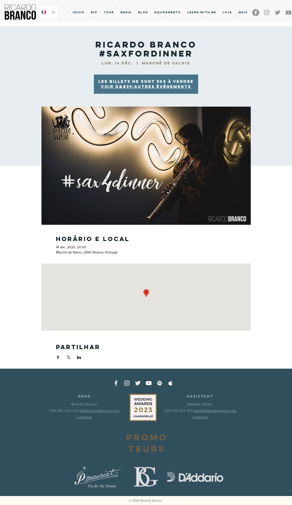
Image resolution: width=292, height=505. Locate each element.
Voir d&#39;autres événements (146, 86)
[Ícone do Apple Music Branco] (170, 383)
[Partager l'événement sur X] (68, 357)
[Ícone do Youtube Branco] (148, 383)
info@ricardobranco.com (100, 411)
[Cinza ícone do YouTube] (288, 12)
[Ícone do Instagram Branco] (126, 383)
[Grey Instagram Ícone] (266, 12)
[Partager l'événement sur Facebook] (58, 357)
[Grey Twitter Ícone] (277, 12)
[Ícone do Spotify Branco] (159, 383)
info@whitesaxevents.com (214, 411)
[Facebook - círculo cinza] (255, 12)
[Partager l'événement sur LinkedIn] (79, 357)
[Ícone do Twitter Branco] (137, 383)
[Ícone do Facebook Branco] (115, 383)
